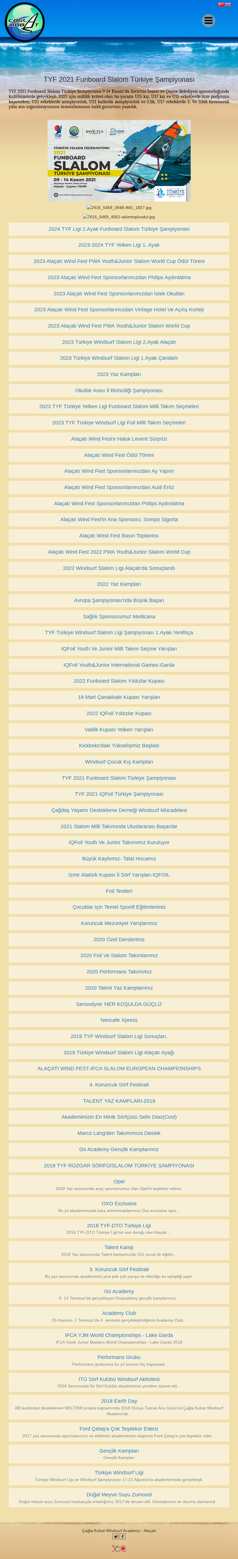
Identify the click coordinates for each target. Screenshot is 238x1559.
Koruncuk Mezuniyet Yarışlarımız (119, 923)
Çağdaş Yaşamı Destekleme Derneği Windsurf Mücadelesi (119, 810)
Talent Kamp (119, 1247)
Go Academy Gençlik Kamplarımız (119, 1149)
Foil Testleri (119, 891)
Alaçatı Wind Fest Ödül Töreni (119, 455)
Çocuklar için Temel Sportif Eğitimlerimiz (119, 907)
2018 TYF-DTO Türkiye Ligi (119, 1226)
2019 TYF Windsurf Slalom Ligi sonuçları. (119, 1036)
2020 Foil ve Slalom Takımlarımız (119, 955)
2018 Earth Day (119, 1401)
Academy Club (119, 1313)
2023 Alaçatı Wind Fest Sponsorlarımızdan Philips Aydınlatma (119, 277)
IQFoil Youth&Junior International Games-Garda (119, 665)
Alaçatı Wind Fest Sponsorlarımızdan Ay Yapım (119, 471)
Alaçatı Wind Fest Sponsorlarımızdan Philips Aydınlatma (119, 503)
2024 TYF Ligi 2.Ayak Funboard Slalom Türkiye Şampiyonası (119, 229)
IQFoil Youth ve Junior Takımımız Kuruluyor (119, 842)
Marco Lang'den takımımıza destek (119, 1133)
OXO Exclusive (119, 1204)
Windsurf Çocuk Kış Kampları (119, 762)
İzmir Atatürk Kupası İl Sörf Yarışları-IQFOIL (119, 875)
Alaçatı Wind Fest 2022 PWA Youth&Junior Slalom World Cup (119, 552)
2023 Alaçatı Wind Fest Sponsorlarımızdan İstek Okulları (119, 294)
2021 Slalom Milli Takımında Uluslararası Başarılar (119, 826)
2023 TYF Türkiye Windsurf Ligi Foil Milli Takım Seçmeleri (119, 423)
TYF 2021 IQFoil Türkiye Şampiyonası (119, 794)
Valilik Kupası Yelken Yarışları (119, 730)
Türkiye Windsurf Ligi (119, 1473)
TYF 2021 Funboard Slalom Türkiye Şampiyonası (119, 778)
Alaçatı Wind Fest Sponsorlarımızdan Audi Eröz (119, 487)
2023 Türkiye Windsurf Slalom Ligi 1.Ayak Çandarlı (119, 358)
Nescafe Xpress (119, 1020)
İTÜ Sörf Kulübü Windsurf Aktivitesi (119, 1379)
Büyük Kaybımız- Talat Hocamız (119, 859)
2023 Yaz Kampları (119, 374)
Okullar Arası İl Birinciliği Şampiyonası (119, 390)
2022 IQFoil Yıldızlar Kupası (119, 713)
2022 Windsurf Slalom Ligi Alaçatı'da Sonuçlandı (119, 568)
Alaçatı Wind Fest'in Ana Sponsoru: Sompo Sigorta (119, 519)
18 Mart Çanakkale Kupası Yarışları (119, 697)
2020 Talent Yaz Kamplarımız (119, 988)
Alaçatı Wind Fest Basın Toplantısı (119, 536)
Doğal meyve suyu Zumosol (119, 1495)
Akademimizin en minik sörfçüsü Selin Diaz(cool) (119, 1117)
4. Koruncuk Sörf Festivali (119, 1085)
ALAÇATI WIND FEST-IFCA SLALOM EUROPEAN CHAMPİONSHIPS (119, 1068)
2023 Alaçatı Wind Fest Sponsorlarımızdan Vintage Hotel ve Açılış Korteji (119, 309)
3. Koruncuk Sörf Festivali (119, 1269)
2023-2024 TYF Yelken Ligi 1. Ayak (119, 245)
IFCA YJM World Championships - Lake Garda (119, 1335)
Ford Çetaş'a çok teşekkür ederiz (119, 1429)
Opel (119, 1181)
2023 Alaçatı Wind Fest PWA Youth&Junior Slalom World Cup (119, 326)
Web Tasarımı (119, 1548)
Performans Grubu (119, 1357)
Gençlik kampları (119, 1451)
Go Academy (119, 1291)
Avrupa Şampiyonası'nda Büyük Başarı (119, 600)
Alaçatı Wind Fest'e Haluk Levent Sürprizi (119, 439)
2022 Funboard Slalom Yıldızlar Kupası (119, 681)
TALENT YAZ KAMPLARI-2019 (119, 1101)
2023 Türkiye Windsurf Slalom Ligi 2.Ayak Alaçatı (119, 342)
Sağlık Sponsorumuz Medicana (119, 616)
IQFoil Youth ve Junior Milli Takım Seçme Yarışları (119, 649)
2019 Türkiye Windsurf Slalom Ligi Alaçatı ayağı (119, 1052)
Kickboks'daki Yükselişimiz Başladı (119, 745)
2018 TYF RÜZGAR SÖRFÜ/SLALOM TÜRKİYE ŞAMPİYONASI (119, 1166)
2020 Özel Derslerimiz (119, 939)
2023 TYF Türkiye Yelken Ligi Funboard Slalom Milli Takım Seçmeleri (119, 406)
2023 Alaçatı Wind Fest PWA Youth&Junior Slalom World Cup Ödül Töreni (119, 261)
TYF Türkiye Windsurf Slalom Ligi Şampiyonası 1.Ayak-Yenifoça (119, 632)
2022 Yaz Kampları (119, 584)
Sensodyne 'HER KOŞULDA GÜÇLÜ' (119, 1004)
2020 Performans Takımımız (119, 972)
